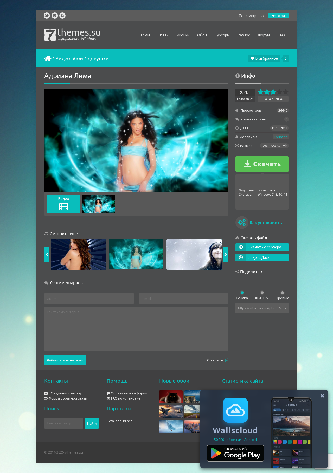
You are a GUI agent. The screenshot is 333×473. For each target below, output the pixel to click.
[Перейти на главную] (47, 58)
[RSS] (62, 15)
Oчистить (215, 360)
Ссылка (242, 297)
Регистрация (254, 15)
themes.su (79, 33)
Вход (280, 15)
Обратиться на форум (128, 393)
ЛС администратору (65, 393)
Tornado (280, 136)
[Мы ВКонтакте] (55, 15)
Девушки (98, 58)
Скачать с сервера (264, 247)
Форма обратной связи (67, 398)
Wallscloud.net (120, 420)
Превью (282, 297)
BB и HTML (262, 297)
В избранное (266, 58)
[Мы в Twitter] (47, 15)
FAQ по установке (125, 398)
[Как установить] (241, 223)
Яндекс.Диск (259, 257)
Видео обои (69, 58)
